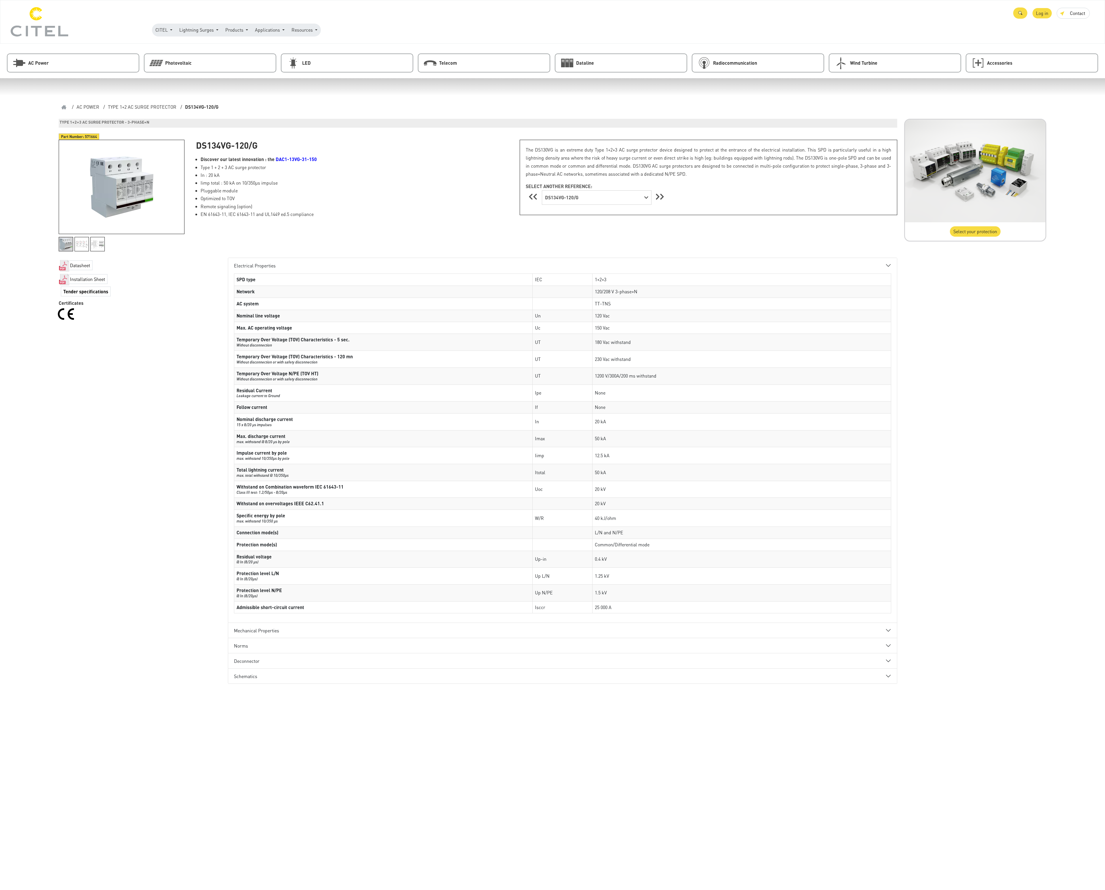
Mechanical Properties (256, 630)
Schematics (245, 676)
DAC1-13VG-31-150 (296, 159)
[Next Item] (660, 196)
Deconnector (247, 661)
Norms (241, 646)
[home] (64, 107)
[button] (1020, 13)
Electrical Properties (255, 266)
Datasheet (80, 265)
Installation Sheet (87, 279)
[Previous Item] (534, 196)
